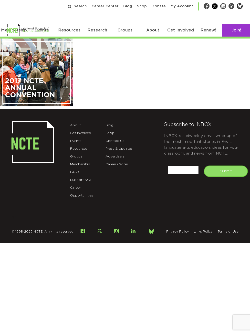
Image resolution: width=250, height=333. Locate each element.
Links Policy (203, 231)
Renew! (208, 30)
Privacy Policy (177, 231)
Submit (226, 171)
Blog (127, 6)
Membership (80, 164)
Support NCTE (82, 180)
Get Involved (180, 30)
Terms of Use (228, 231)
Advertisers (114, 156)
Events (75, 141)
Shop (142, 6)
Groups (125, 30)
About (152, 30)
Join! (236, 30)
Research (97, 30)
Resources (69, 30)
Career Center (105, 6)
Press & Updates (119, 148)
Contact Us (114, 141)
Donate (159, 6)
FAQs (74, 172)
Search (80, 6)
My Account (182, 6)
